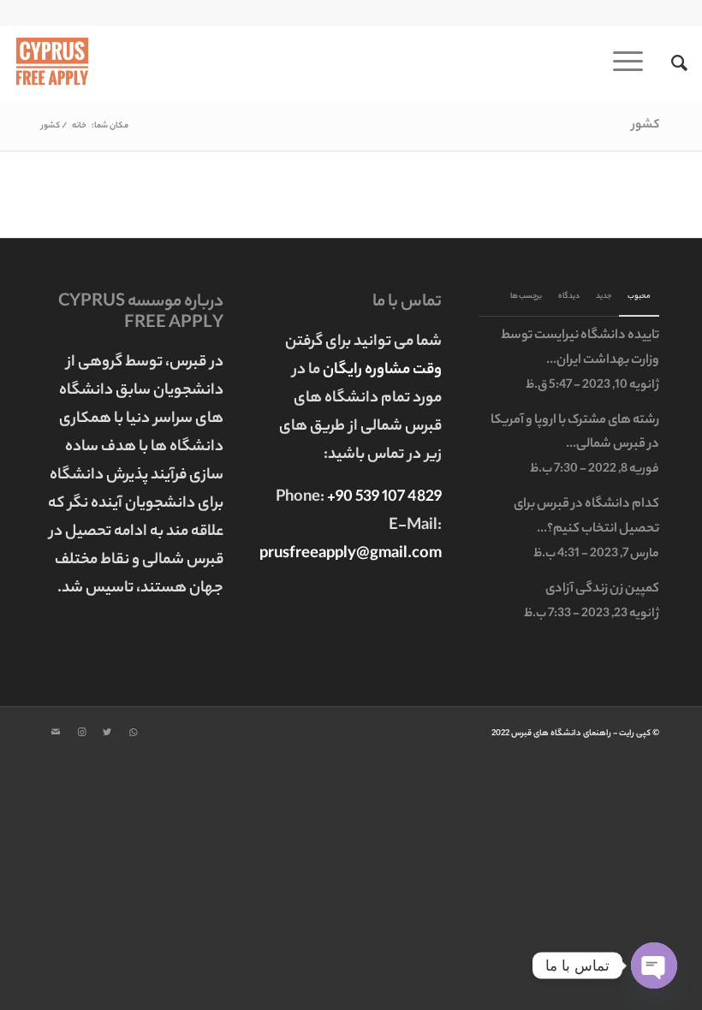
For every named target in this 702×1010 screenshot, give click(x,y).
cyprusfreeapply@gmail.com (342, 554)
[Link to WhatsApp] (133, 733)
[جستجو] (670, 63)
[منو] (633, 63)
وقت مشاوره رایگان (382, 370)
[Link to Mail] (55, 733)
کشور (645, 126)
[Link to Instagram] (81, 733)
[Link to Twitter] (107, 733)
